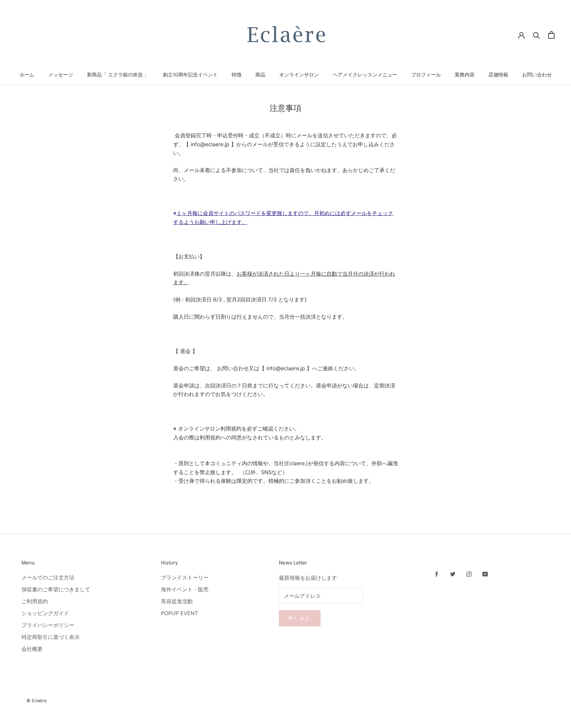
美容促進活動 (177, 601)
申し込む (299, 618)
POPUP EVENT (179, 613)
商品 (260, 74)
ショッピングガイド (45, 613)
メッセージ (60, 74)
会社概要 (32, 649)
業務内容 (465, 74)
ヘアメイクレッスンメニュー (365, 74)
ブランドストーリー (185, 577)
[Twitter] (452, 573)
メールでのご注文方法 (47, 577)
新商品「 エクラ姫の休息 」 (118, 74)
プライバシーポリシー (47, 625)
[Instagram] (469, 573)
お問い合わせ (537, 74)
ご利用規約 (34, 601)
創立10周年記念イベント (190, 74)
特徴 (237, 74)
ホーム (26, 74)
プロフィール (426, 74)
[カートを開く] (551, 35)
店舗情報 (498, 74)
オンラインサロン (299, 74)
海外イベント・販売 (185, 589)
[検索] (536, 34)
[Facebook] (436, 573)
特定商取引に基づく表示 (50, 637)
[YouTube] (485, 573)
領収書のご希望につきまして (55, 589)
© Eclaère (36, 700)
